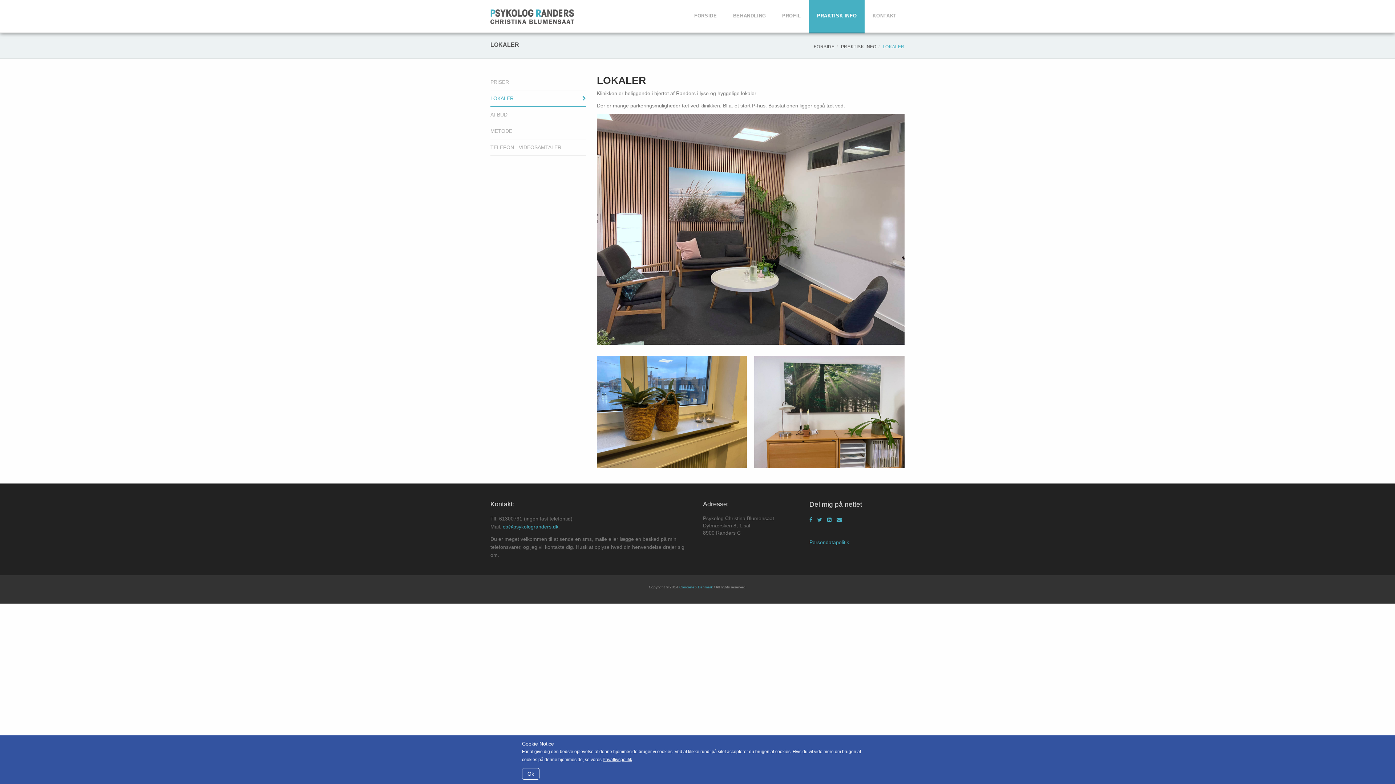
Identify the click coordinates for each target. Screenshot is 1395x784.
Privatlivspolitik (617, 759)
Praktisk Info (837, 16)
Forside (705, 16)
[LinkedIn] (829, 520)
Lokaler (502, 98)
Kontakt (885, 16)
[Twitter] (819, 520)
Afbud (499, 115)
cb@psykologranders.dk (530, 527)
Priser (499, 82)
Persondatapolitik (829, 542)
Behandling (750, 16)
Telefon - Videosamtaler (525, 147)
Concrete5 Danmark (696, 587)
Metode (501, 131)
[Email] (839, 520)
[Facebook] (810, 520)
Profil (791, 16)
